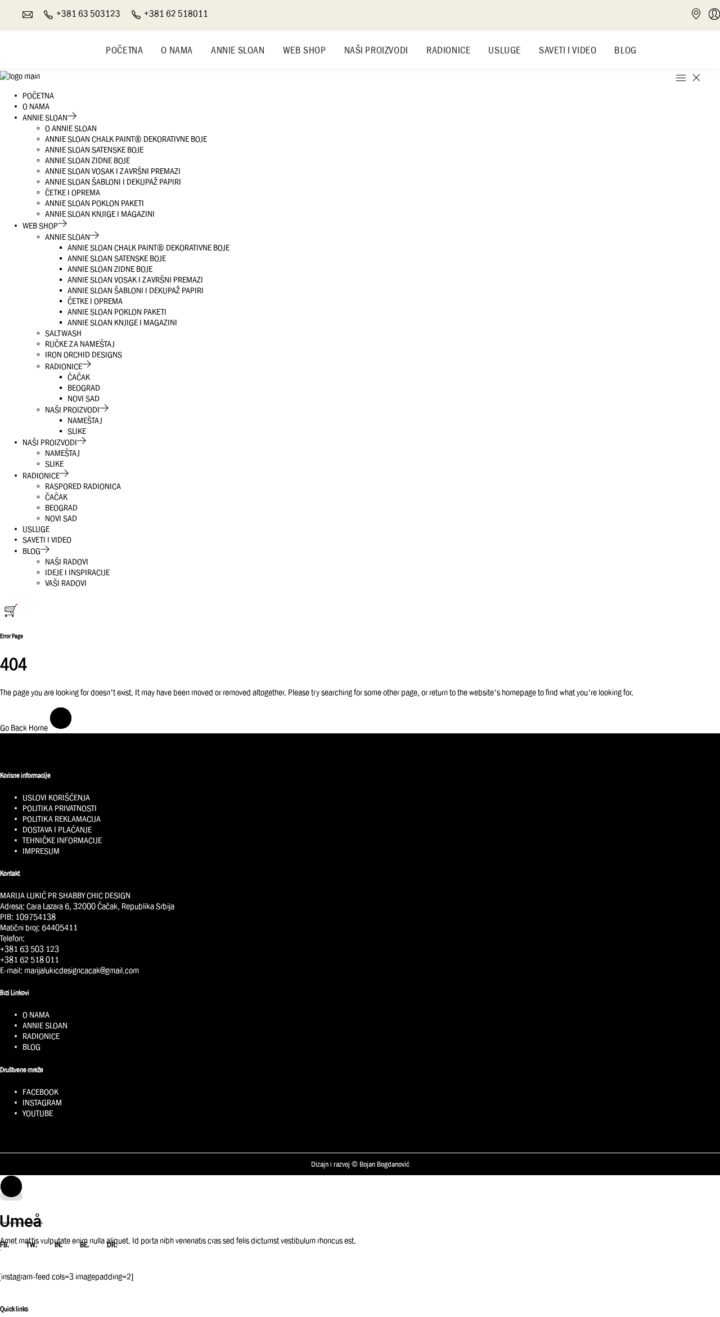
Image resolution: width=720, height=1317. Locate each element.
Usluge (504, 50)
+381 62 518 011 (29, 959)
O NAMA (36, 1014)
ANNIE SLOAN (45, 1025)
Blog (625, 50)
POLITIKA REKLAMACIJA (61, 818)
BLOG (31, 1046)
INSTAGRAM (42, 1102)
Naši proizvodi (376, 50)
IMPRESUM (41, 850)
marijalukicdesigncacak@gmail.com (81, 970)
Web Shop (304, 50)
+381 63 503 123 (29, 948)
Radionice (448, 50)
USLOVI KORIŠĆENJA (56, 797)
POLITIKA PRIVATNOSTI (59, 808)
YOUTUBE (37, 1113)
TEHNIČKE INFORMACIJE (62, 840)
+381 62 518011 (176, 14)
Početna (124, 50)
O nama (177, 50)
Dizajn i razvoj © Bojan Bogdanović (360, 1164)
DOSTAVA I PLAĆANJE (57, 829)
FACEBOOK (40, 1091)
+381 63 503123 (88, 14)
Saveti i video (567, 50)
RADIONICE (41, 1036)
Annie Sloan (238, 50)
